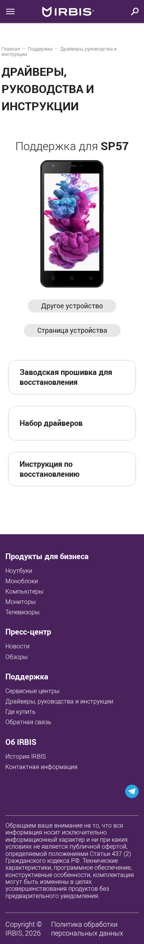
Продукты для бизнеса (47, 556)
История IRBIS (25, 756)
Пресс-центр (28, 631)
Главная (11, 49)
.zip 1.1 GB (105, 377)
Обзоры (16, 657)
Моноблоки (21, 581)
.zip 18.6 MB (104, 423)
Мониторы (20, 601)
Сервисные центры (32, 691)
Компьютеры (24, 591)
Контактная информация (41, 766)
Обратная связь (28, 722)
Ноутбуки (18, 570)
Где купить (20, 711)
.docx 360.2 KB (101, 469)
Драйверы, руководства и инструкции (59, 701)
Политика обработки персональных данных (87, 928)
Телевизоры (22, 612)
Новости (17, 646)
